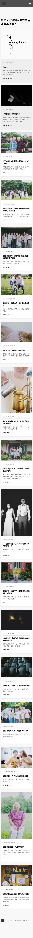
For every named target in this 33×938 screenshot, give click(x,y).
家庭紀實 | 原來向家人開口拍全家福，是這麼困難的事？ (16, 257)
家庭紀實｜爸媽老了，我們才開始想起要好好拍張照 (16, 592)
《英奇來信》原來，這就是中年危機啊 (16, 686)
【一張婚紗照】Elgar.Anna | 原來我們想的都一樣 (16, 545)
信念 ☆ (5, 67)
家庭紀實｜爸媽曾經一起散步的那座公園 (16, 304)
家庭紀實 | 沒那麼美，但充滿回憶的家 (16, 894)
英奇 (5, 62)
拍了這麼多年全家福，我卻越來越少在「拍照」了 (16, 162)
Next (11, 920)
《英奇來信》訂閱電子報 (11, 114)
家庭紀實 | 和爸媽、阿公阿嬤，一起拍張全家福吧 (16, 470)
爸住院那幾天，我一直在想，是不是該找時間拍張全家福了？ (16, 210)
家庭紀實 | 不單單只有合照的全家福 (15, 776)
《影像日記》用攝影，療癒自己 (14, 350)
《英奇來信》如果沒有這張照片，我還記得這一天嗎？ (16, 639)
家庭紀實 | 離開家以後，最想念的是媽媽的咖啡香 (16, 422)
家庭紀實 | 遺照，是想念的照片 (14, 847)
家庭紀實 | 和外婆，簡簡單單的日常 (15, 731)
